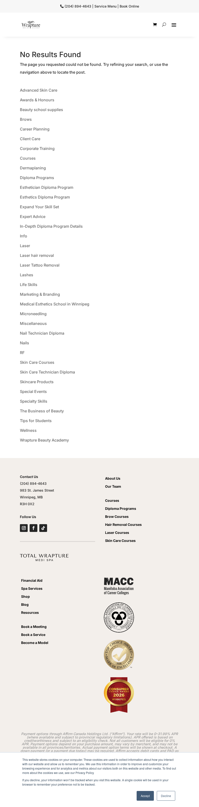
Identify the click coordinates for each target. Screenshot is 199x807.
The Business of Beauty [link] (42, 410)
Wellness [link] (28, 430)
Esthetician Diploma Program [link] (46, 187)
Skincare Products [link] (37, 381)
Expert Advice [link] (32, 216)
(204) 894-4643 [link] (33, 483)
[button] (174, 24)
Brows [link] (26, 119)
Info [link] (23, 236)
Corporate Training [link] (37, 148)
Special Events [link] (33, 391)
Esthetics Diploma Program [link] (45, 197)
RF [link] (22, 352)
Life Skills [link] (28, 284)
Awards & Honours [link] (37, 99)
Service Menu (105, 6)
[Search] (164, 24)
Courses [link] (28, 158)
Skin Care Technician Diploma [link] (47, 372)
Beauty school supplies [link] (41, 109)
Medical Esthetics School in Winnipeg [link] (54, 304)
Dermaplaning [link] (33, 167)
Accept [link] (145, 796)
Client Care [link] (30, 138)
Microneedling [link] (33, 313)
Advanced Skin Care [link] (38, 90)
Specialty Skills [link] (33, 401)
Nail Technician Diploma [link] (42, 333)
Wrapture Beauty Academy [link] (44, 440)
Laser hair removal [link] (37, 255)
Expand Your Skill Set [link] (39, 206)
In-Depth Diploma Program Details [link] (51, 226)
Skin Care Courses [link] (37, 362)
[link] (31, 24)
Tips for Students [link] (36, 420)
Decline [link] (166, 796)
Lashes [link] (26, 274)
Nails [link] (24, 342)
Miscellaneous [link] (33, 323)
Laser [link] (25, 245)
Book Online (129, 6)
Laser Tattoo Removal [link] (39, 265)
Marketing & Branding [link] (40, 294)
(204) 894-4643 (78, 6)
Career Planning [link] (35, 129)
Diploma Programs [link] (37, 177)
